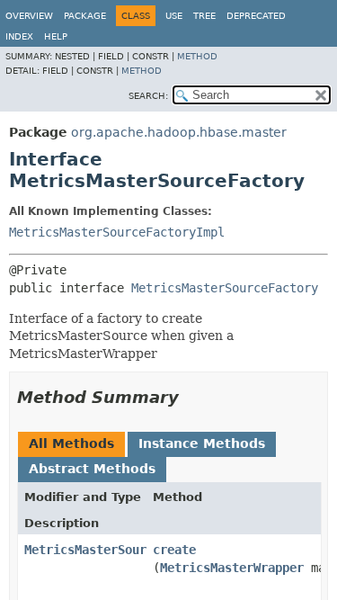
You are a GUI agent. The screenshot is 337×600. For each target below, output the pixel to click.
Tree (204, 16)
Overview (29, 16)
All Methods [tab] (71, 443)
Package (85, 16)
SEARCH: (148, 96)
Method (197, 56)
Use (173, 16)
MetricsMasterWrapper (232, 567)
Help (55, 36)
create (174, 549)
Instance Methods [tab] (201, 443)
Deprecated (256, 16)
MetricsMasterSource (92, 549)
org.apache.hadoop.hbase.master (179, 132)
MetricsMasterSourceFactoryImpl (117, 232)
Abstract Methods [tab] (92, 468)
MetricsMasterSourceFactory (224, 288)
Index (19, 36)
